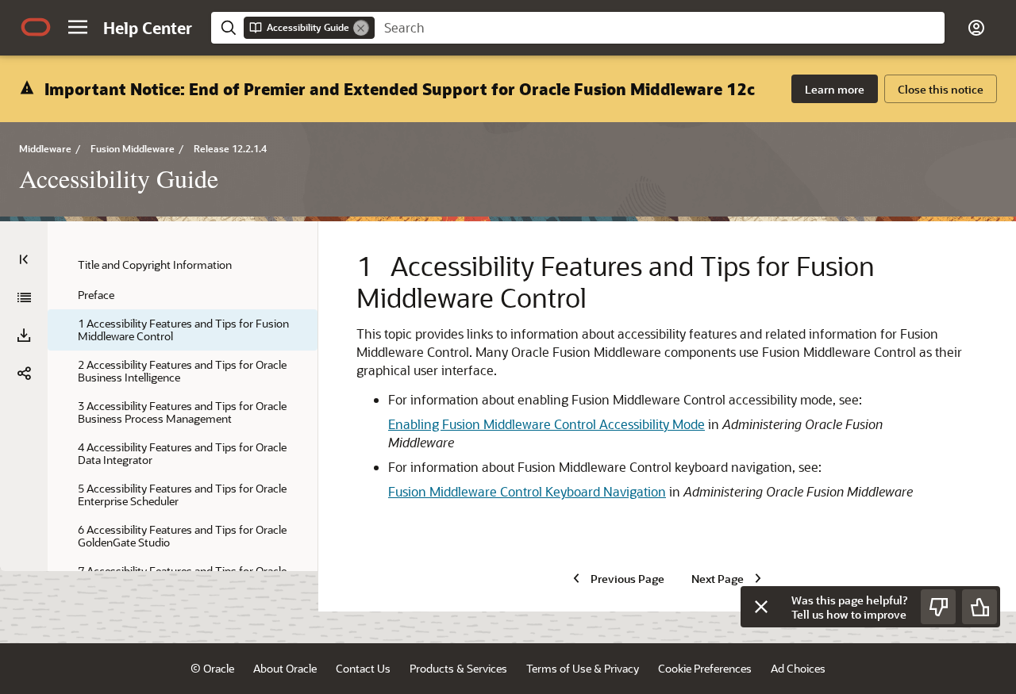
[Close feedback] (761, 606)
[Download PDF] (24, 335)
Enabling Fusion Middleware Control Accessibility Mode (546, 424)
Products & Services (458, 668)
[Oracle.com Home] (35, 27)
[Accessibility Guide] (24, 297)
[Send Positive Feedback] (979, 606)
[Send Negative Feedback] (938, 606)
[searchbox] (659, 28)
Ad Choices (798, 668)
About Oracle (285, 668)
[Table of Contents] (24, 259)
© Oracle (212, 668)
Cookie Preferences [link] (705, 668)
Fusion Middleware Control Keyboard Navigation (527, 491)
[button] (78, 27)
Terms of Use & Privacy (582, 668)
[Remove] (361, 27)
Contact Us (363, 668)
